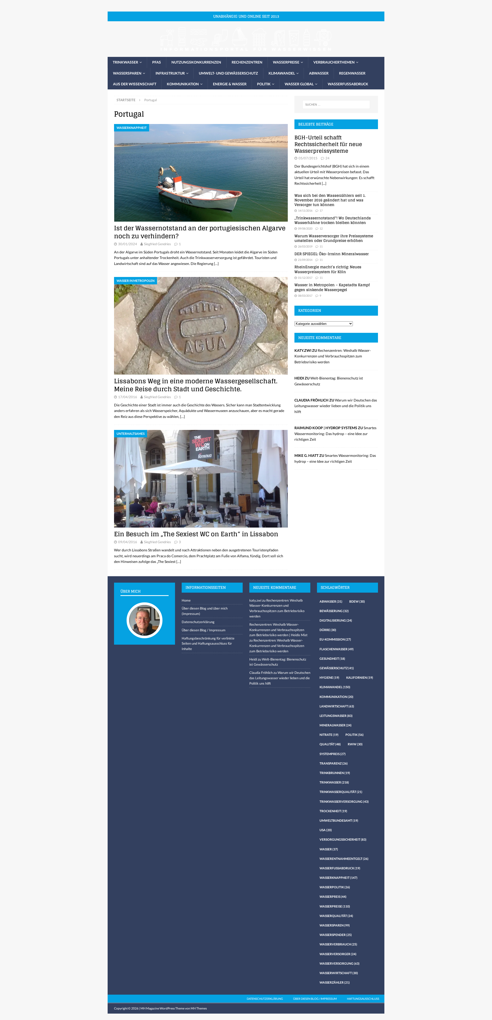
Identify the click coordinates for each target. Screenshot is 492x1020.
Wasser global (299, 84)
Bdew (357, 601)
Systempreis (333, 754)
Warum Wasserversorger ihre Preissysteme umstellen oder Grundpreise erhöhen (333, 238)
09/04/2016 (127, 542)
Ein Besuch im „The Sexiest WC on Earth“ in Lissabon (196, 534)
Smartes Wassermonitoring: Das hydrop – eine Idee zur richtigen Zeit (335, 433)
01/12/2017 (305, 277)
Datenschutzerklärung (198, 622)
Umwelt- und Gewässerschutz (228, 73)
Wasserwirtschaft (339, 973)
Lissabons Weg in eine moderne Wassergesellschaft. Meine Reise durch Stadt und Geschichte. (196, 385)
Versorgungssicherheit (343, 839)
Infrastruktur (170, 73)
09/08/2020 (305, 228)
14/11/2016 (305, 210)
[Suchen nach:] (336, 104)
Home (186, 600)
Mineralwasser (336, 725)
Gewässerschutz (337, 668)
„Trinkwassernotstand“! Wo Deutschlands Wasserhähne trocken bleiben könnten (332, 220)
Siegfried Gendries (157, 244)
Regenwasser (352, 73)
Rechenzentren (247, 62)
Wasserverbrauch (338, 944)
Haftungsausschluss (363, 998)
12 (321, 228)
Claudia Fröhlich (261, 673)
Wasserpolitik (335, 887)
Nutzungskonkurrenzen (196, 62)
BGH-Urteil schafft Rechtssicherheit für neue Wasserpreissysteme (328, 144)
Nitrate (329, 735)
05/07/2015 (308, 158)
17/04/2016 (127, 397)
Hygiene (329, 677)
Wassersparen (127, 73)
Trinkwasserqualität (341, 792)
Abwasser (319, 73)
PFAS (156, 62)
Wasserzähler (335, 982)
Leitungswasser (336, 716)
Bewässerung (334, 611)
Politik (264, 84)
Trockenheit (333, 811)
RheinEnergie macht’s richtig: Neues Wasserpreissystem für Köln (327, 269)
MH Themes (199, 1008)
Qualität (330, 744)
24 (327, 158)
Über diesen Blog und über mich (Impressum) (205, 611)
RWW (355, 744)
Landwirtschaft (337, 706)
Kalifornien (359, 677)
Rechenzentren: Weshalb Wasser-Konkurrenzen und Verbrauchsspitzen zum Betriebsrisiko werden (332, 356)
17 (321, 210)
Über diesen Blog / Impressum (203, 630)
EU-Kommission (335, 639)
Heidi (253, 659)
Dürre (328, 630)
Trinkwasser (125, 62)
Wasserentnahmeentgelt (344, 859)
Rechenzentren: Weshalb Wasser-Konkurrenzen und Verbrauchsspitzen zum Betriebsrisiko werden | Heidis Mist (278, 629)
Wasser (329, 849)
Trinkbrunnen (335, 773)
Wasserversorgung (340, 963)
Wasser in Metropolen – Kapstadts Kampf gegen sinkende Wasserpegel (332, 287)
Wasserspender (336, 935)
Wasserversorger (338, 954)
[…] (216, 263)
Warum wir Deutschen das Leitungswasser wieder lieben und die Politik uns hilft (335, 406)
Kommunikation (183, 84)
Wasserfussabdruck (348, 84)
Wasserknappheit (338, 878)
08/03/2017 (305, 295)
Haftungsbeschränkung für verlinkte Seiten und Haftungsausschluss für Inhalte (208, 643)
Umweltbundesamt (339, 820)
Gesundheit (332, 659)
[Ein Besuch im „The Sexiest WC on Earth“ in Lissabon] (201, 479)
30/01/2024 (127, 244)
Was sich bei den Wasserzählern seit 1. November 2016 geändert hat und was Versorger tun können (330, 200)
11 (321, 246)
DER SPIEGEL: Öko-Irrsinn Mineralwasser (331, 254)
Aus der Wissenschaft (134, 84)
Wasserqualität (336, 916)
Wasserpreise (286, 62)
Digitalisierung (336, 620)
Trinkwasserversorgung (344, 801)
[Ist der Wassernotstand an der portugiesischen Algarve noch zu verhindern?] (201, 173)
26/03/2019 (305, 246)
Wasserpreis (333, 897)
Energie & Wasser (230, 84)
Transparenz (334, 763)
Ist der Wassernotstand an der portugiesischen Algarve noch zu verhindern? (199, 232)
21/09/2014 (305, 259)
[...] (324, 183)
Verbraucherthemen (334, 62)
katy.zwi (255, 600)
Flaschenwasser (337, 649)
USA (326, 830)
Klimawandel (282, 73)
